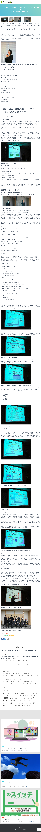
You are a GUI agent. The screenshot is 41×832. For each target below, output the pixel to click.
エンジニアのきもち (15, 700)
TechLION (20, 695)
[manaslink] (7, 2)
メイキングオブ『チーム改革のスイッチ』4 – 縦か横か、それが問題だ (15, 681)
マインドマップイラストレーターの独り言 (31, 700)
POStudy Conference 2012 (14, 695)
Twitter (21, 827)
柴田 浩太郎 (6, 705)
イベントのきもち (11, 635)
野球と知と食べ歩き (26, 705)
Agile (4, 690)
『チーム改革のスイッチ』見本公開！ (9, 679)
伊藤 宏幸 (7, 703)
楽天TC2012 (12, 705)
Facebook (19, 827)
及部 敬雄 (28, 703)
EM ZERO (31, 693)
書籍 (34, 703)
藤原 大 (16, 705)
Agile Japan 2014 (28, 691)
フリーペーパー (22, 700)
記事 (7, 633)
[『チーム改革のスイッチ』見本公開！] (20, 802)
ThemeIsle (24, 829)
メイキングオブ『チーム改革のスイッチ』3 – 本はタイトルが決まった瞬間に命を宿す (17, 683)
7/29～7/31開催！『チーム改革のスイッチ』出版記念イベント (13, 673)
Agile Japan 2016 (8, 693)
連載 (19, 705)
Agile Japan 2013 (20, 691)
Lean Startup (4, 695)
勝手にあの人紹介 (24, 703)
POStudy (8, 695)
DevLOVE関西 (19, 693)
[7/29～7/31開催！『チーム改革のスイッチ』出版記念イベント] (20, 731)
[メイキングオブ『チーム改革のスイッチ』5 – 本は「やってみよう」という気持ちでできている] (20, 766)
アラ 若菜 (30, 698)
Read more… (31, 750)
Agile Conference (21, 690)
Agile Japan (30, 690)
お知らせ (27, 695)
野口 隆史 (22, 705)
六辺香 (20, 703)
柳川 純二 (37, 703)
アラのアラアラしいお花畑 (25, 698)
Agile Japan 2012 (12, 691)
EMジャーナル (6, 635)
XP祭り (24, 695)
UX (22, 695)
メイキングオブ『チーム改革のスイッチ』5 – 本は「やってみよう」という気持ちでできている (19, 675)
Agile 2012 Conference (11, 690)
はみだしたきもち (15, 698)
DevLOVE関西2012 (25, 693)
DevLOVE (14, 693)
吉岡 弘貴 (31, 703)
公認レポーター (14, 703)
